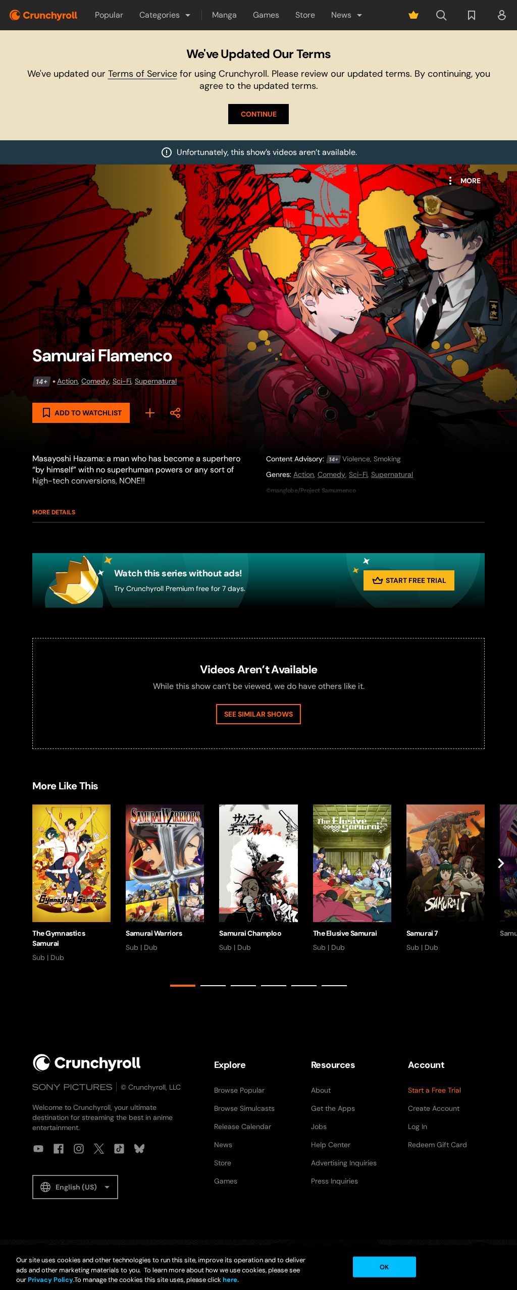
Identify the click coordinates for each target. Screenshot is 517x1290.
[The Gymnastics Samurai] (71, 883)
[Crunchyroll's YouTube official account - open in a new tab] (38, 1149)
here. (230, 1279)
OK (384, 1266)
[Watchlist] (471, 15)
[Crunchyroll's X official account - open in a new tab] (99, 1149)
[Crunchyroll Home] (86, 1062)
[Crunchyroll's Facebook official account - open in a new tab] (59, 1149)
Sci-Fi (122, 381)
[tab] (183, 986)
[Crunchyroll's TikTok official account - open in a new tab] (119, 1149)
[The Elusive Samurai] (352, 878)
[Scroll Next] (501, 897)
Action (67, 381)
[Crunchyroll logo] (43, 15)
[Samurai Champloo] (258, 878)
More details (53, 512)
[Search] (441, 15)
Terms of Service (142, 74)
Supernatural (156, 381)
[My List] (150, 413)
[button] (165, 15)
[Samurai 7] (445, 878)
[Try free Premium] (413, 15)
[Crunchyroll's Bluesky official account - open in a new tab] (139, 1149)
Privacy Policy (50, 1279)
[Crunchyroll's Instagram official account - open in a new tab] (79, 1149)
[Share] (175, 413)
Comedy (95, 381)
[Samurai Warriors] (165, 878)
